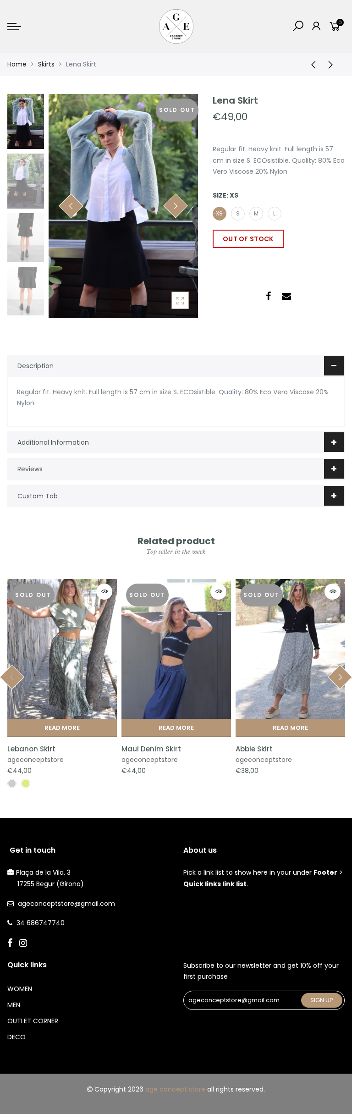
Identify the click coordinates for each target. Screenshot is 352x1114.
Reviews (30, 469)
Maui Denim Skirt (151, 749)
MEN (13, 1004)
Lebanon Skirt (31, 749)
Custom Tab (37, 496)
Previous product (310, 64)
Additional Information (53, 442)
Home (17, 64)
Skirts (46, 64)
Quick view (104, 592)
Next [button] (175, 205)
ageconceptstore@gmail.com (66, 903)
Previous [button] (71, 205)
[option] (123, 206)
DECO (16, 1037)
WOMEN (19, 988)
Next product (333, 64)
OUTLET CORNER (32, 1021)
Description (35, 365)
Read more (62, 727)
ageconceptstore (35, 759)
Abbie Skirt (254, 749)
